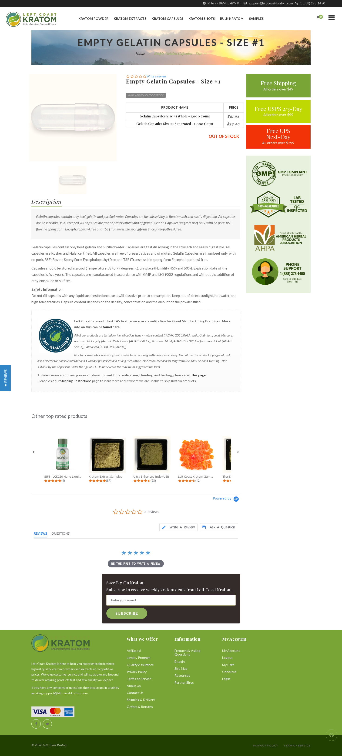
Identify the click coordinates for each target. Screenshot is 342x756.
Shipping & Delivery (141, 700)
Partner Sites (184, 682)
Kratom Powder (93, 18)
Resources (182, 675)
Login (226, 679)
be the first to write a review (135, 564)
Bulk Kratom (232, 18)
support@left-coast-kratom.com (270, 3)
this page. (198, 375)
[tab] (178, 527)
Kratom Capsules (167, 18)
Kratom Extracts (130, 18)
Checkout (229, 672)
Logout (227, 657)
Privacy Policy (137, 672)
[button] (33, 452)
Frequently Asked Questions (187, 652)
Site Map (180, 668)
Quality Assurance (140, 665)
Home (140, 53)
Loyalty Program (138, 657)
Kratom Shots (201, 18)
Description (46, 201)
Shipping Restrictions (75, 381)
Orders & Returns (140, 707)
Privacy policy (265, 745)
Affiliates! (134, 651)
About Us (134, 686)
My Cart (228, 665)
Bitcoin (179, 661)
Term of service (297, 745)
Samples (256, 18)
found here (111, 327)
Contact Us (135, 693)
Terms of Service (139, 679)
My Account (231, 651)
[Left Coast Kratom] (30, 19)
